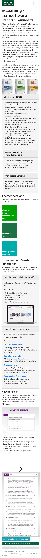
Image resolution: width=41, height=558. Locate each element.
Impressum (4, 551)
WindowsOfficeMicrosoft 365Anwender (8, 214)
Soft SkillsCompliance (7, 235)
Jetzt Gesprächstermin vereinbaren (16, 539)
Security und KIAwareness (8, 253)
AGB (19, 551)
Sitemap (22, 551)
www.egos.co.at (20, 548)
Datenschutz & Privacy (12, 551)
